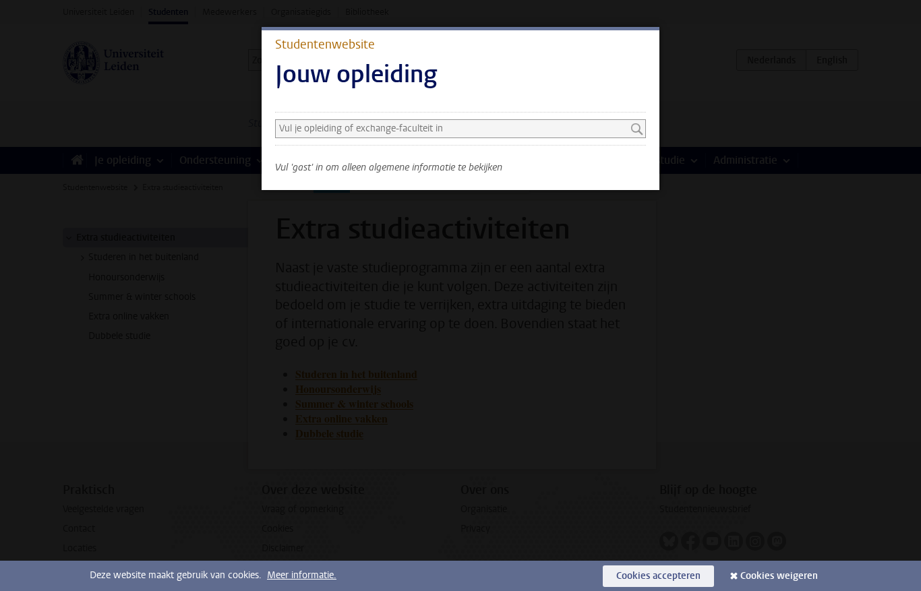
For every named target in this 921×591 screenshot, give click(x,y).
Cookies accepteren (658, 575)
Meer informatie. (301, 575)
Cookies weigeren (779, 575)
